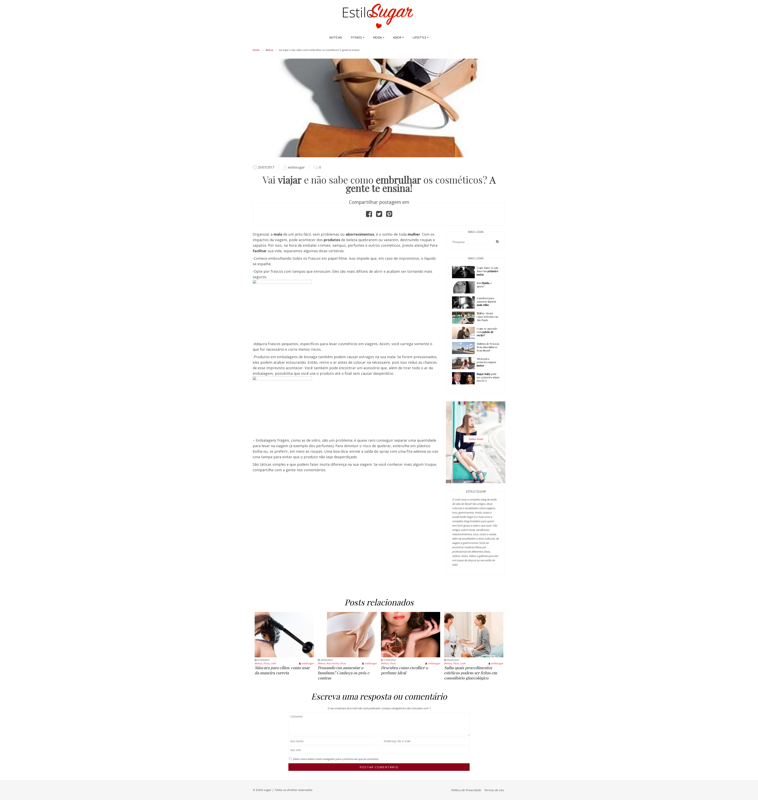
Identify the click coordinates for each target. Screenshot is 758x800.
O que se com (487, 332)
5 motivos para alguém (486, 301)
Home (256, 50)
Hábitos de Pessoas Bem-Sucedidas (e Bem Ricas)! (488, 347)
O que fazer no (487, 271)
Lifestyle (419, 37)
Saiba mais (475, 439)
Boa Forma (332, 663)
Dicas (266, 663)
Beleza (269, 50)
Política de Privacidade (466, 790)
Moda (377, 37)
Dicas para (486, 362)
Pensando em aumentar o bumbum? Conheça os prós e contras (343, 672)
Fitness (356, 37)
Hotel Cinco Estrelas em (487, 317)
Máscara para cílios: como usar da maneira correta (282, 670)
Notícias (335, 37)
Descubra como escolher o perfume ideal (404, 670)
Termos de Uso (494, 790)
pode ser (488, 377)
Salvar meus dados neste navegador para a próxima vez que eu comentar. (336, 759)
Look (273, 663)
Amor (397, 37)
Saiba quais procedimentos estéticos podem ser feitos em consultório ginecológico (470, 672)
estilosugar (296, 167)
